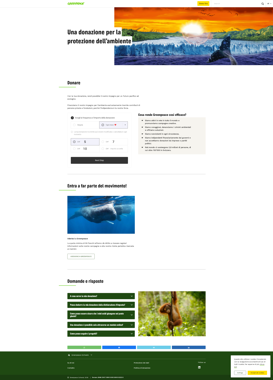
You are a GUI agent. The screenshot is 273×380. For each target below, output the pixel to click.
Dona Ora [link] (203, 3)
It (270, 3)
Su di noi (70, 363)
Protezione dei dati (141, 363)
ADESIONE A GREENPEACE (80, 256)
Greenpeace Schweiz (80, 355)
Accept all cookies (257, 373)
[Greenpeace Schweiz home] (75, 3)
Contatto (70, 368)
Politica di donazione (142, 368)
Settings (240, 373)
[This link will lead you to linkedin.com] (199, 368)
